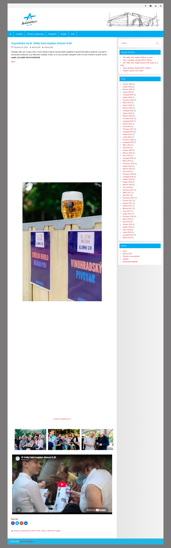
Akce (125, 251)
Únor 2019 (127, 171)
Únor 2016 (127, 230)
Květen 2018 (127, 179)
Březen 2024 (127, 108)
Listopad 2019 (128, 158)
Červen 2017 (127, 201)
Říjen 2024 (127, 103)
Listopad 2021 (128, 132)
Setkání (126, 259)
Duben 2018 (127, 182)
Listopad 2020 (128, 142)
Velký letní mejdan (54, 531)
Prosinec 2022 (128, 118)
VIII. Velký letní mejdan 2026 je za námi (138, 57)
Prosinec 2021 (128, 129)
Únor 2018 (127, 187)
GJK (72, 34)
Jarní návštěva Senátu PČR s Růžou (137, 68)
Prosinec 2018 (128, 174)
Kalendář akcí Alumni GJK (30, 531)
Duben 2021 (127, 134)
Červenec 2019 (128, 163)
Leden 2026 (127, 92)
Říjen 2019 (127, 161)
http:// (13, 62)
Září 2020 (126, 148)
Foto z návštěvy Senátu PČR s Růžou (137, 60)
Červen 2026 (127, 84)
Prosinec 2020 (128, 140)
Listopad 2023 (128, 111)
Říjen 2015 (127, 238)
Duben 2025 (127, 97)
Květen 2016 (127, 224)
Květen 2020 (127, 150)
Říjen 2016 (127, 219)
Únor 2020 (127, 155)
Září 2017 (126, 195)
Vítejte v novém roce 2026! (133, 71)
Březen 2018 (127, 185)
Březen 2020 (127, 153)
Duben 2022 (127, 124)
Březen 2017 (127, 208)
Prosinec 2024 (128, 100)
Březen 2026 (127, 89)
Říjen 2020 (127, 145)
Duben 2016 (127, 227)
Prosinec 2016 (128, 216)
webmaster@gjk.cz (27, 541)
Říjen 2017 (127, 193)
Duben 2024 (127, 105)
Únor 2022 (127, 126)
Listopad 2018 (128, 177)
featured (17, 531)
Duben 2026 (127, 87)
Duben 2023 (127, 113)
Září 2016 (126, 222)
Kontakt (64, 34)
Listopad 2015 (128, 235)
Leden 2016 (127, 232)
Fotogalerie (52, 34)
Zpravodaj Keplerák (130, 262)
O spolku (19, 34)
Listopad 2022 (128, 121)
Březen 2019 (127, 169)
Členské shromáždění (131, 256)
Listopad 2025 (128, 95)
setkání (43, 531)
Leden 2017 (127, 214)
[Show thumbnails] (62, 419)
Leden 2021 (127, 137)
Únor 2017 (127, 211)
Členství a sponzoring (35, 34)
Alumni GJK (36, 47)
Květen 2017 (127, 203)
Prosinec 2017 (128, 190)
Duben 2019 (127, 166)
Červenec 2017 (128, 198)
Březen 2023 (127, 116)
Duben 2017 (127, 206)
